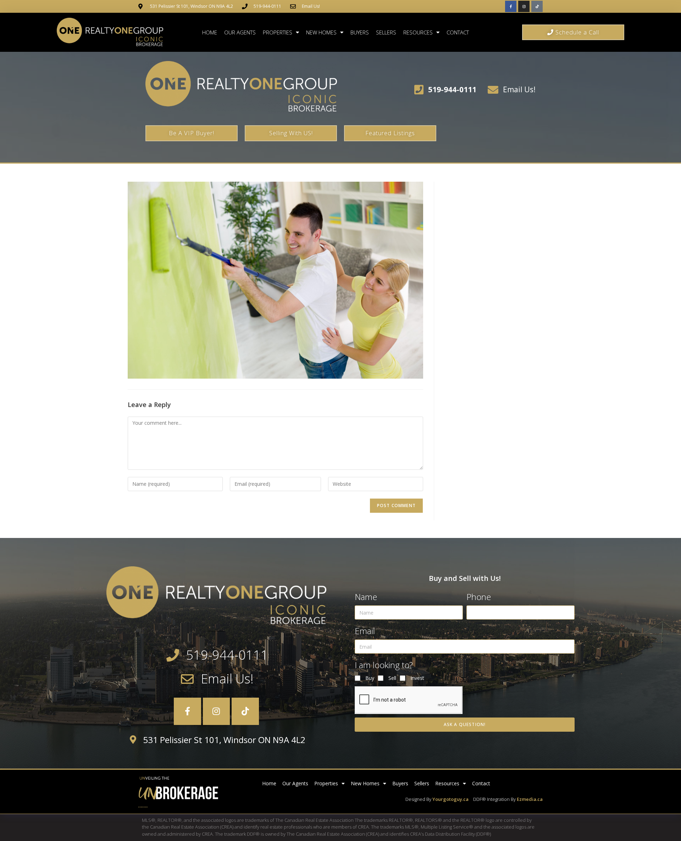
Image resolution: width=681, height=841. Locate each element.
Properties (277, 32)
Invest (417, 678)
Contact (458, 32)
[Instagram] (524, 6)
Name (366, 597)
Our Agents (240, 32)
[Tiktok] (537, 6)
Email (365, 631)
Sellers (386, 32)
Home (209, 32)
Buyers (359, 32)
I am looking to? (384, 665)
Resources (418, 32)
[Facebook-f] (510, 6)
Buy (369, 678)
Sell (392, 678)
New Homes (321, 32)
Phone (478, 597)
